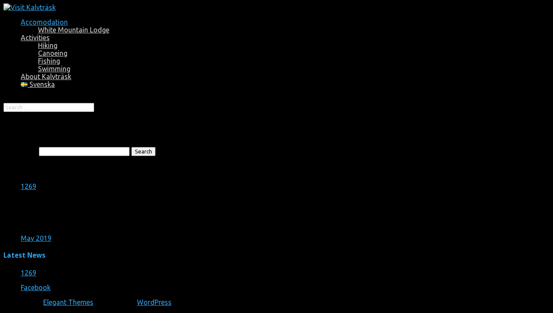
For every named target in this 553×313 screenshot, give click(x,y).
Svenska (41, 84)
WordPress (154, 302)
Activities (35, 38)
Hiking (47, 45)
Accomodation (44, 22)
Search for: (20, 151)
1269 (28, 186)
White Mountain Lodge (73, 30)
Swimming (54, 69)
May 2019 (36, 238)
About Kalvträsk (46, 76)
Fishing (49, 61)
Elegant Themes (68, 302)
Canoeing (52, 53)
